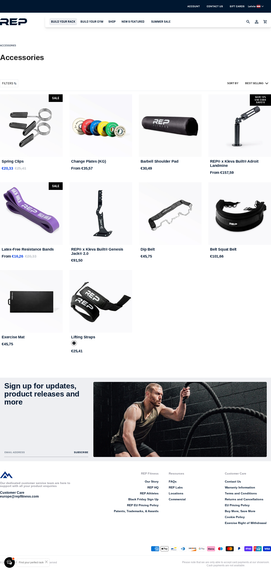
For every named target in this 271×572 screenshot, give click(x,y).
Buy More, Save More (240, 511)
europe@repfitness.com (19, 496)
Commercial (177, 499)
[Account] (256, 21)
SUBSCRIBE (81, 452)
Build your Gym (91, 22)
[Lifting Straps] (100, 301)
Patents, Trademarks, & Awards (136, 511)
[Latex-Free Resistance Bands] (31, 213)
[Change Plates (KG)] (100, 125)
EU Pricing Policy (237, 505)
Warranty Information (240, 487)
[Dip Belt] (170, 213)
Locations (176, 493)
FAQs (173, 481)
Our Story (152, 481)
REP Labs (176, 487)
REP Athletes (149, 493)
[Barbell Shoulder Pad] (170, 125)
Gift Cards (237, 6)
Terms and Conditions (241, 493)
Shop (112, 22)
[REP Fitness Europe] (22, 21)
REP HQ (153, 487)
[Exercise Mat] (31, 301)
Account (193, 6)
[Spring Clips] (31, 125)
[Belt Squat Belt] (239, 213)
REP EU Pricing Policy (143, 505)
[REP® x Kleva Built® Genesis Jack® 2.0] (100, 213)
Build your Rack (63, 22)
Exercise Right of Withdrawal (246, 523)
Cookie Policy (235, 517)
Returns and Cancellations (244, 499)
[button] (63, 21)
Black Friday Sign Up (143, 499)
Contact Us (215, 6)
